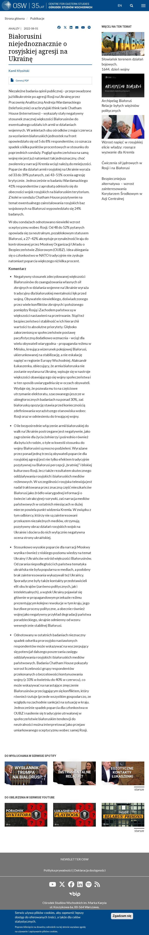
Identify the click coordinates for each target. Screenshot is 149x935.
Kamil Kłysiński (19, 70)
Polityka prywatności (58, 870)
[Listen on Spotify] (89, 885)
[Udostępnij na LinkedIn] (71, 27)
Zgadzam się (122, 916)
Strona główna (15, 18)
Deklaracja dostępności (90, 870)
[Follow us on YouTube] (52, 885)
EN (120, 5)
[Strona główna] (24, 6)
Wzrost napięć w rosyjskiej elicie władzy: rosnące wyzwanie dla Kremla (122, 147)
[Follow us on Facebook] (71, 885)
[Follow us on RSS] (97, 885)
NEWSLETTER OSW (74, 859)
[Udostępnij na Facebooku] (59, 27)
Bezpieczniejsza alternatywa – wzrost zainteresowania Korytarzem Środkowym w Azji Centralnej (122, 189)
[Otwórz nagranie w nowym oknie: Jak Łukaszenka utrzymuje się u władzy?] (26, 815)
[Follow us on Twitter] (62, 885)
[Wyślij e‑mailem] (76, 27)
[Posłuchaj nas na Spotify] (89, 27)
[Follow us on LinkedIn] (80, 885)
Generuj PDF (22, 80)
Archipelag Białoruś (117, 101)
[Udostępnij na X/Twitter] (65, 27)
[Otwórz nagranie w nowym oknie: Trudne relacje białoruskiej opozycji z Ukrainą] (74, 773)
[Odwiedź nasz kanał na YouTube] (83, 27)
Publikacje (37, 18)
